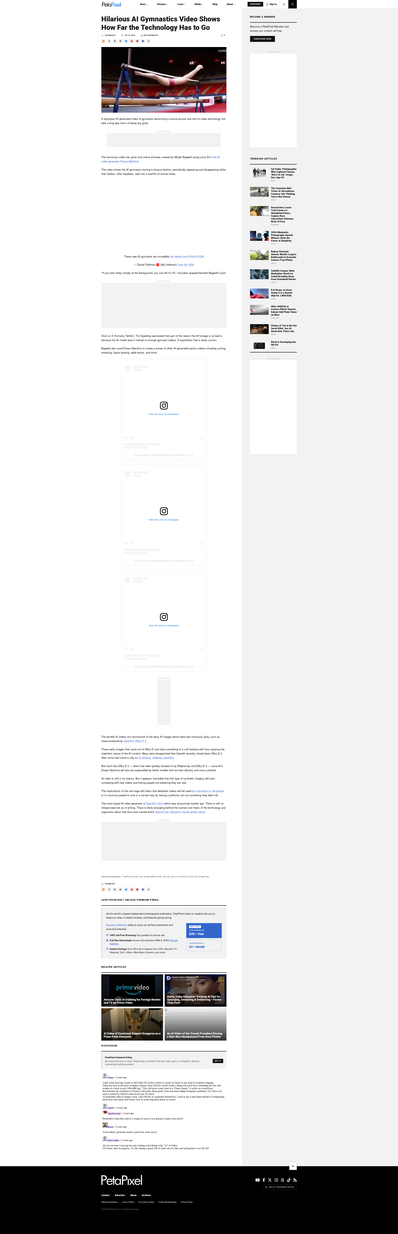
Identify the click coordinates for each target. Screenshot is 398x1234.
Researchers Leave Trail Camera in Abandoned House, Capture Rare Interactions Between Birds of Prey (282, 214)
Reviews (161, 4)
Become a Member (116, 925)
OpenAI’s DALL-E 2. (135, 741)
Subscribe (255, 4)
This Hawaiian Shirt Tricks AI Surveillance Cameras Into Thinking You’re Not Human (283, 192)
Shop (215, 4)
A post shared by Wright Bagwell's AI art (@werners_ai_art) (164, 455)
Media (198, 4)
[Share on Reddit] (103, 41)
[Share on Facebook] (109, 41)
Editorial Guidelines (109, 1202)
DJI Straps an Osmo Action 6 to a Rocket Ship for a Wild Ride (281, 293)
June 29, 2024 (185, 264)
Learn (180, 4)
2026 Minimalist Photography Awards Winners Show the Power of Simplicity (282, 236)
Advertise (120, 1195)
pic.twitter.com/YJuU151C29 (187, 256)
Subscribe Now (262, 39)
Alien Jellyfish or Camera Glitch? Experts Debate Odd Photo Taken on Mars (284, 310)
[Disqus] (163, 1111)
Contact (105, 1195)
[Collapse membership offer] (221, 913)
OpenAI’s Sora (154, 803)
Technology (110, 35)
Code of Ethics (128, 1202)
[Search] (292, 4)
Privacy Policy (187, 1202)
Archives (146, 1195)
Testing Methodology (167, 1202)
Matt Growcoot (151, 35)
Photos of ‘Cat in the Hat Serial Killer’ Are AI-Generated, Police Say (284, 328)
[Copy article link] (148, 41)
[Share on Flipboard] (131, 41)
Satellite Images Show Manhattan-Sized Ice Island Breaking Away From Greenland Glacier (283, 275)
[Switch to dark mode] (284, 4)
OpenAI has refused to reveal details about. (180, 812)
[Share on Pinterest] (137, 41)
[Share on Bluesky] (126, 41)
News (143, 4)
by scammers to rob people (208, 791)
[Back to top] (293, 1166)
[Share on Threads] (120, 41)
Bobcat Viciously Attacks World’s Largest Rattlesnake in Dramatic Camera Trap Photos (283, 255)
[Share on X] (115, 41)
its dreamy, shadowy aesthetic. (157, 757)
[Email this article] (143, 41)
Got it (218, 1061)
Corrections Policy (146, 1202)
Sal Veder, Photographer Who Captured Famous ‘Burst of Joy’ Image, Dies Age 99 (284, 173)
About (230, 4)
